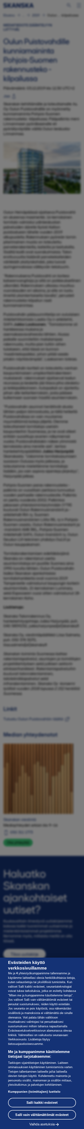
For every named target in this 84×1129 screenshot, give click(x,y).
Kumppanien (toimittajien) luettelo (34, 1091)
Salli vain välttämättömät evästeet (42, 1115)
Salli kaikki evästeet (42, 1102)
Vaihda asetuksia (42, 1124)
